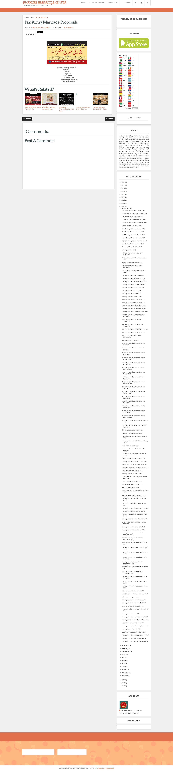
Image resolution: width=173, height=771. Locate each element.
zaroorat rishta (123, 167)
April (123, 666)
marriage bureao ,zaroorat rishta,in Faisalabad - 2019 (132, 538)
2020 (122, 200)
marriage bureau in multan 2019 (131, 629)
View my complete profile (129, 713)
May (123, 663)
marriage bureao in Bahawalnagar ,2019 (134, 281)
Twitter (135, 3)
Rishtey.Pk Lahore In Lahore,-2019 (132, 263)
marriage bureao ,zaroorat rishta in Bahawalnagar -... (132, 534)
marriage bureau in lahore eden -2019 (133, 527)
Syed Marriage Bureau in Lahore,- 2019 (133, 229)
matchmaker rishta (125, 157)
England (141, 139)
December (125, 208)
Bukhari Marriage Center (41, 28)
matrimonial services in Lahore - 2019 (133, 484)
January (124, 675)
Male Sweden (130, 147)
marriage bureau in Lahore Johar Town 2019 (135, 508)
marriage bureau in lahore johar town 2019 (135, 641)
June (123, 660)
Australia (121, 136)
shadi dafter (141, 164)
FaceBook (147, 3)
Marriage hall (144, 149)
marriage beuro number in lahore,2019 (133, 302)
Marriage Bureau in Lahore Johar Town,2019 (135, 329)
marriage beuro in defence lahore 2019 (134, 600)
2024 (122, 188)
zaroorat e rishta (133, 167)
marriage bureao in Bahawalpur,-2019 (133, 278)
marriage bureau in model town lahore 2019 (135, 620)
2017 (122, 680)
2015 (122, 686)
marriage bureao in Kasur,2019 (131, 290)
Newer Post (27, 119)
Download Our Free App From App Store (134, 138)
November (125, 645)
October (125, 648)
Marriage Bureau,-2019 (129, 250)
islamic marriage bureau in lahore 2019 (133, 632)
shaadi (135, 164)
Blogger (137, 721)
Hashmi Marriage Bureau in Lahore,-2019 (134, 213)
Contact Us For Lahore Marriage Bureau (134, 137)
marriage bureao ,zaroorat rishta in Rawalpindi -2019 (132, 563)
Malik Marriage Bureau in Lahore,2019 (133, 235)
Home (83, 3)
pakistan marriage (132, 160)
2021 (122, 197)
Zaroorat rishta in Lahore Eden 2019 (133, 606)
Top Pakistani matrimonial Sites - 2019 (133, 458)
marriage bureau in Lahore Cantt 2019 (133, 511)
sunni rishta (136, 166)
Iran (131, 145)
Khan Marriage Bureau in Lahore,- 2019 (133, 220)
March (124, 669)
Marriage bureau (131, 149)
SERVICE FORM (113, 3)
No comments (68, 28)
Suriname (130, 153)
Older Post (110, 119)
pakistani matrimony (125, 162)
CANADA (136, 136)
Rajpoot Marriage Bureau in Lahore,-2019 (134, 241)
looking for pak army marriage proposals (134, 464)
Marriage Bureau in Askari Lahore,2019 (133, 305)
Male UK (139, 147)
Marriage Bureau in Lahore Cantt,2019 (133, 332)
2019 (122, 203)
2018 (122, 206)
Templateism (100, 768)
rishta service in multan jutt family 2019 (133, 495)
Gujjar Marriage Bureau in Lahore (132, 226)
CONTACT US (126, 3)
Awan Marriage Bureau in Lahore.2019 (133, 238)
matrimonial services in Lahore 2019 (133, 591)
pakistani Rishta (144, 160)
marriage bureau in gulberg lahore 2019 (134, 638)
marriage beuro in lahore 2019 (131, 614)
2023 (122, 191)
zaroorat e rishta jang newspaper (132, 433)
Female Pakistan (129, 141)
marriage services (143, 155)
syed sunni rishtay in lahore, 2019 (132, 470)
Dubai (137, 139)
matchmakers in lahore (140, 157)
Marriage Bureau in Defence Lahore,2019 (134, 309)
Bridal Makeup (129, 136)
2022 (122, 194)
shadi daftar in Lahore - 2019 (130, 446)
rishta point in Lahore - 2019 (130, 487)
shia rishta (127, 166)
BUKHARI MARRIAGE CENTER (44, 2)
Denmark (136, 138)
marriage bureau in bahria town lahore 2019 (135, 626)
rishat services (139, 162)
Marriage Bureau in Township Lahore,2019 (134, 312)
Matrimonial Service (126, 151)
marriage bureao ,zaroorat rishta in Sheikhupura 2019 (132, 572)
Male (38, 18)
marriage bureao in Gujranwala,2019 (133, 275)
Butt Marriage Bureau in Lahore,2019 (133, 232)
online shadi (123, 160)
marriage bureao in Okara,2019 (131, 293)
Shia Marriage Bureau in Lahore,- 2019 (133, 210)
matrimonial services (125, 158)
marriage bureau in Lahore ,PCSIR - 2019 (134, 461)
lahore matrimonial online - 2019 (131, 481)
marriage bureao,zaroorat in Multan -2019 (134, 284)
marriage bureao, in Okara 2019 (131, 473)
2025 (122, 185)
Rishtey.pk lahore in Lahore (130, 340)
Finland (138, 141)
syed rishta (145, 166)
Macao (138, 145)
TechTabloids (110, 768)
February (125, 672)
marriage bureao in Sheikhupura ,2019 (133, 299)
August (124, 654)
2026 (122, 182)
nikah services (144, 158)
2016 (122, 683)
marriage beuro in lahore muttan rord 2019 (135, 617)
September (125, 651)
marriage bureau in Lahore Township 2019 (134, 519)
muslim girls (136, 158)
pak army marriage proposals (131, 597)
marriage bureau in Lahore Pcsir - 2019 (133, 530)
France (142, 141)
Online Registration (96, 3)
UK (141, 153)
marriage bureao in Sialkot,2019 (131, 296)
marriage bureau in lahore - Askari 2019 (134, 603)
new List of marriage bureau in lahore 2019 (135, 594)
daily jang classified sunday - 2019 (132, 430)
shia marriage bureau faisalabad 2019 (133, 623)
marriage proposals (131, 155)
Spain (125, 153)
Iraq (134, 145)
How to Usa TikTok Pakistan (130, 143)
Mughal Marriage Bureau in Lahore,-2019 (134, 223)
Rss (141, 3)
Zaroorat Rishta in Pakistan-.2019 (132, 247)
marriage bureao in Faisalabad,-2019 (133, 287)
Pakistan (44, 18)
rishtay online (128, 164)
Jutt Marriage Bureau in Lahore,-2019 (133, 217)
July (123, 657)
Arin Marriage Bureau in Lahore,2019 (133, 244)
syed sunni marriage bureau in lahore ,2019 (135, 467)
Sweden (136, 153)
